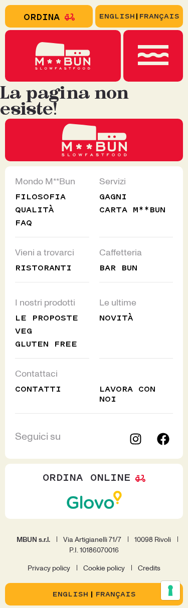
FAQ (23, 222)
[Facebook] (163, 439)
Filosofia (40, 196)
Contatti (38, 389)
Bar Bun (118, 267)
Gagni (113, 196)
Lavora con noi (127, 394)
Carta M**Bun (132, 209)
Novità (116, 318)
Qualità (34, 209)
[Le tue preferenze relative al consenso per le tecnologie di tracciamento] (170, 590)
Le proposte (46, 318)
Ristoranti (43, 267)
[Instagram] (135, 439)
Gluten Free (46, 344)
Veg (23, 331)
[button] (152, 57)
